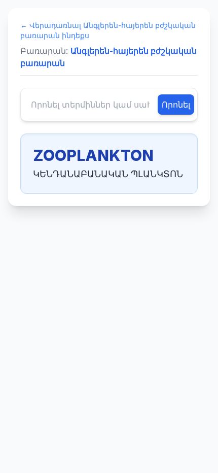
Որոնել (176, 104)
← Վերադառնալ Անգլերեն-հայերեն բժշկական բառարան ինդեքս (108, 30)
